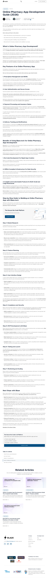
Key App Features (7, 456)
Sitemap (29, 546)
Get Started (39, 539)
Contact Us (30, 539)
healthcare (11, 25)
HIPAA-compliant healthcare (32, 150)
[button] (21, 1)
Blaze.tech (5, 145)
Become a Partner (31, 541)
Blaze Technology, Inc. (11, 541)
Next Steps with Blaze (8, 462)
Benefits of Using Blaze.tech (9, 458)
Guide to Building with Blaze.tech (9, 460)
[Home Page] (5, 1)
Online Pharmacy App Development (10, 454)
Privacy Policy (30, 543)
